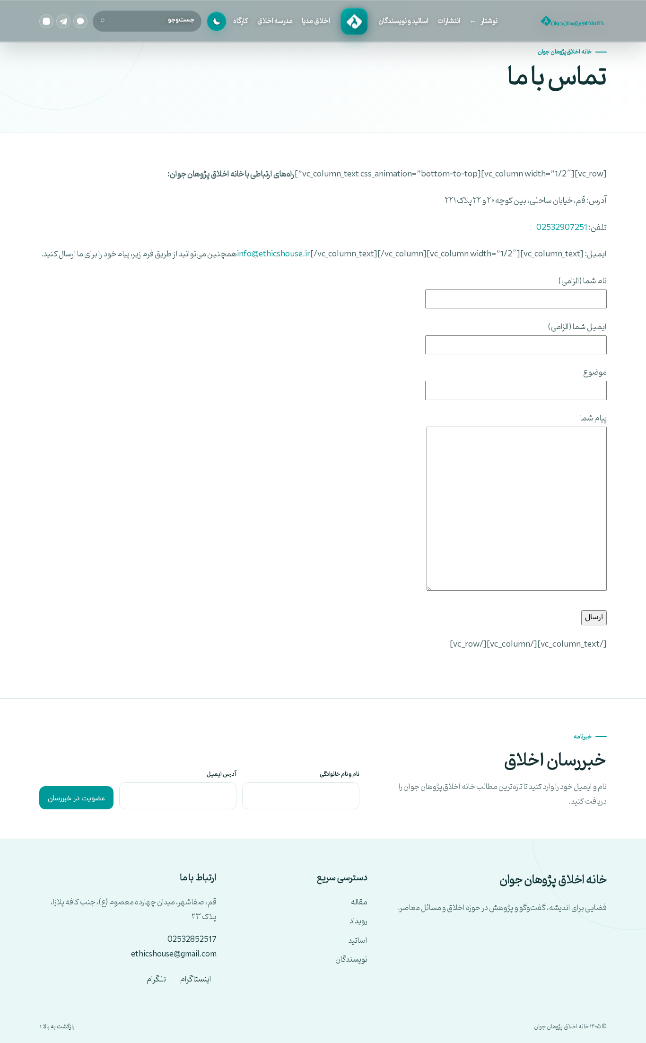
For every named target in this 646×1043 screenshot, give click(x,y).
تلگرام (156, 980)
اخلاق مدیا (316, 21)
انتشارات (448, 21)
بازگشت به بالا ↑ (57, 1026)
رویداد (358, 921)
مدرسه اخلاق (275, 21)
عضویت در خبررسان (76, 799)
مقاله (359, 902)
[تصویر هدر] (571, 21)
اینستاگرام (195, 980)
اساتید (357, 941)
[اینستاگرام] (46, 21)
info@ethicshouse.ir (273, 254)
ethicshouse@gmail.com (174, 955)
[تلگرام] (63, 21)
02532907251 (561, 227)
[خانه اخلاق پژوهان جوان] (354, 21)
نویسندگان (351, 960)
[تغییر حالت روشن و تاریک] (217, 21)
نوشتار (489, 21)
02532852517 (192, 940)
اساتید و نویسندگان (403, 21)
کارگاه (240, 21)
